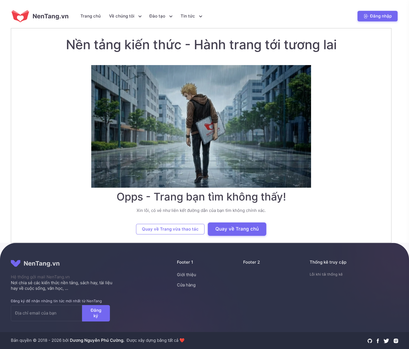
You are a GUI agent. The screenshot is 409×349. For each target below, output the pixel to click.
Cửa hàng (186, 285)
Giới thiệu (186, 274)
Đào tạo (157, 16)
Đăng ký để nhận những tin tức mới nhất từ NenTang (56, 301)
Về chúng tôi (122, 16)
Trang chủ (90, 16)
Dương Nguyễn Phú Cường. (97, 340)
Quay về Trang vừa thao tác (170, 229)
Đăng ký (96, 312)
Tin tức (188, 16)
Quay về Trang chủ (237, 229)
